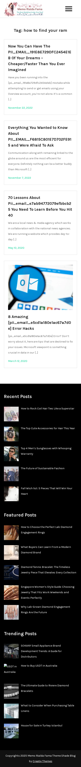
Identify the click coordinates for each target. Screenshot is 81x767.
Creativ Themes (42, 761)
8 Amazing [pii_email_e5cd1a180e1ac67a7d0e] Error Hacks (39, 322)
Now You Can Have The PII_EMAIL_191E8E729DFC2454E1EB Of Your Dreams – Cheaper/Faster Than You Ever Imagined (39, 58)
